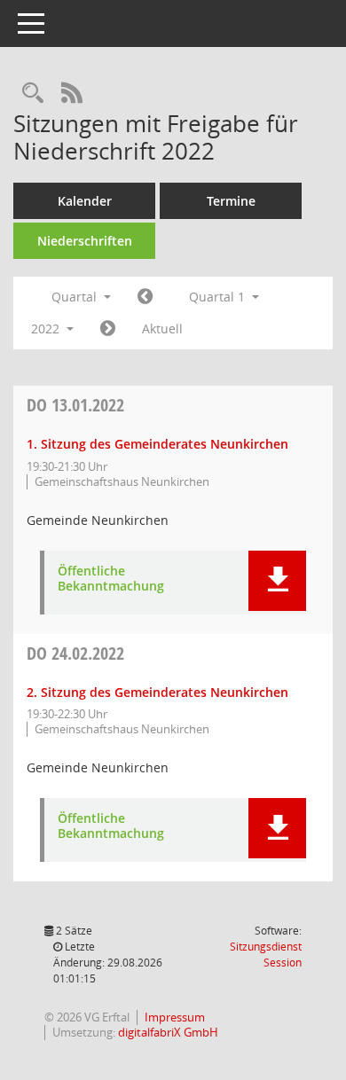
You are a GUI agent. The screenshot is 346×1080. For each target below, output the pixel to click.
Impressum (175, 1017)
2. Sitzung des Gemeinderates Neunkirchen (157, 692)
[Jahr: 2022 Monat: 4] (108, 329)
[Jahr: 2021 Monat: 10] (145, 297)
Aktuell (162, 328)
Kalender (85, 200)
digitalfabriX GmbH (168, 1032)
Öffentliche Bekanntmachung (111, 579)
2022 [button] (47, 328)
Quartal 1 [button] (218, 296)
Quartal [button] (75, 296)
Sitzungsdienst (266, 954)
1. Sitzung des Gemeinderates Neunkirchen (157, 443)
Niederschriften (84, 240)
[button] (277, 581)
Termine (231, 200)
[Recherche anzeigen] (32, 93)
